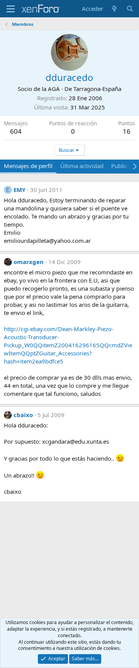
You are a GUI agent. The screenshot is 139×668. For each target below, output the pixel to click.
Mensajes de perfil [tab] (28, 166)
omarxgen (29, 262)
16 (127, 131)
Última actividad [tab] (81, 166)
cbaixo (23, 415)
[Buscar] (129, 9)
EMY (19, 190)
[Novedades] (114, 9)
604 (16, 131)
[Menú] (11, 9)
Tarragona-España (97, 89)
